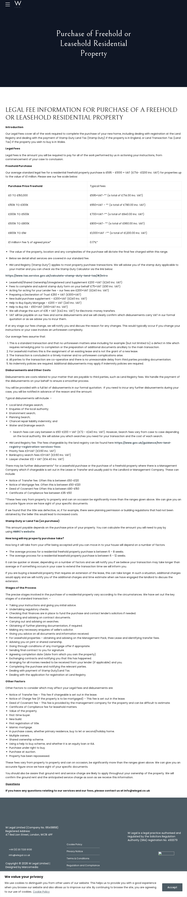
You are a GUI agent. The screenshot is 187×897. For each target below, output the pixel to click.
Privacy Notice (75, 851)
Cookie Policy (41, 892)
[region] (93, 884)
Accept (172, 887)
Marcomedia (30, 867)
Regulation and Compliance (83, 865)
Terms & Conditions (78, 858)
